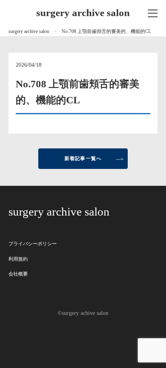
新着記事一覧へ (83, 158)
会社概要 (18, 274)
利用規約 (18, 259)
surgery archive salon (83, 12)
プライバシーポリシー (32, 244)
